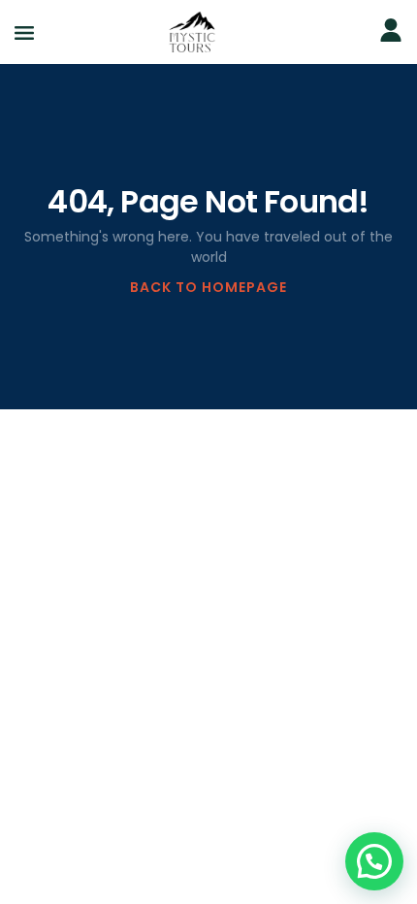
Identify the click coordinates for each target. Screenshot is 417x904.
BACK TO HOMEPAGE (208, 287)
